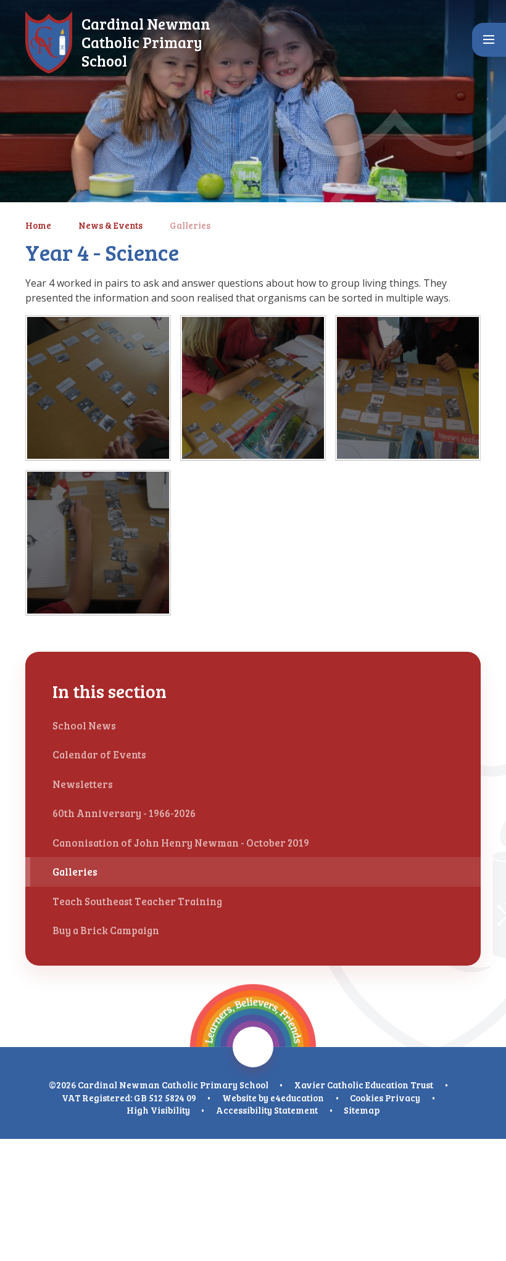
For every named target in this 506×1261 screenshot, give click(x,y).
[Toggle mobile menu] (489, 40)
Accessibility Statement (267, 1110)
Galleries (190, 225)
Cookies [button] (366, 1097)
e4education (297, 1097)
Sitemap (362, 1110)
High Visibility (158, 1110)
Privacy (402, 1097)
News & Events (110, 225)
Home (38, 225)
